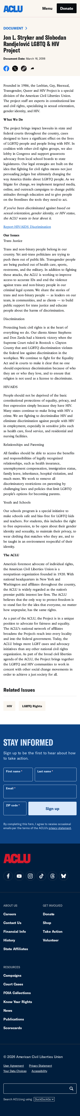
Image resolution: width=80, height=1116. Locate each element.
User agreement (13, 1065)
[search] (71, 1089)
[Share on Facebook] (6, 70)
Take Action (53, 931)
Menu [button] (47, 8)
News (7, 1010)
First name (13, 771)
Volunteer (51, 940)
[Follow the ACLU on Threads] (52, 876)
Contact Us (12, 923)
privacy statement (60, 828)
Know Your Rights (17, 1002)
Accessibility (39, 1071)
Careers (9, 914)
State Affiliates (15, 949)
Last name (44, 771)
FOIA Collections (17, 993)
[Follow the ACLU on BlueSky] (63, 876)
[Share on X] (15, 70)
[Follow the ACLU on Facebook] (8, 876)
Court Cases (13, 984)
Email (9, 788)
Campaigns (12, 975)
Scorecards (12, 1028)
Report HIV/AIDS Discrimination (27, 226)
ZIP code (12, 805)
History (9, 940)
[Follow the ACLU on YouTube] (19, 876)
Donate (66, 8)
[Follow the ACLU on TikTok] (41, 876)
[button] (24, 69)
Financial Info (14, 931)
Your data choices (14, 1071)
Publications (13, 1019)
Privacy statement (40, 1065)
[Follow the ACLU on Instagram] (30, 876)
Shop (47, 923)
